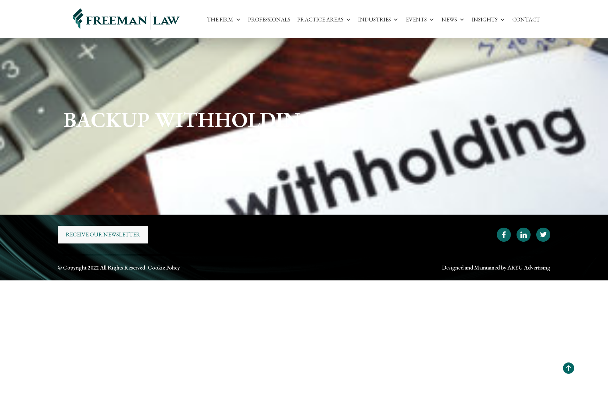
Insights (485, 19)
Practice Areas (320, 19)
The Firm (220, 19)
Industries (374, 19)
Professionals (269, 19)
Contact (526, 19)
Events (416, 19)
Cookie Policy (164, 267)
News (449, 19)
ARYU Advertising (528, 267)
